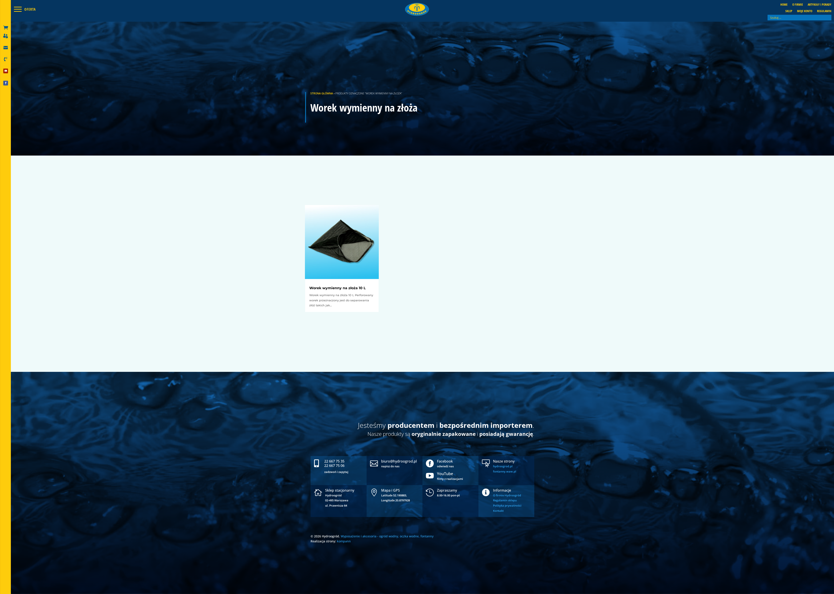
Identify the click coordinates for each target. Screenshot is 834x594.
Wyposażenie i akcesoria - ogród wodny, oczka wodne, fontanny (387, 536)
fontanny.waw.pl (504, 471)
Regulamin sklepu (505, 500)
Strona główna (321, 93)
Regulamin (824, 11)
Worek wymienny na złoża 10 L (337, 288)
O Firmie (797, 5)
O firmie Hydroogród (507, 495)
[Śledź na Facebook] (5, 83)
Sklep (788, 11)
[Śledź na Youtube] (5, 71)
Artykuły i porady (819, 5)
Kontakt (498, 511)
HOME (784, 5)
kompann (344, 541)
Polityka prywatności (507, 505)
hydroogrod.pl (503, 466)
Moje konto (804, 11)
